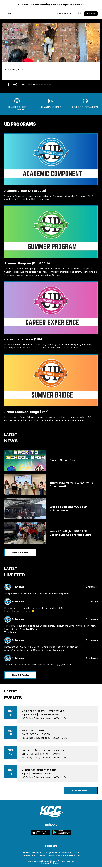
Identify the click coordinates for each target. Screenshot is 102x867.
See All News (20, 552)
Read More (31, 629)
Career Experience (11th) (23, 339)
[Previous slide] (15, 84)
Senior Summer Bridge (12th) (26, 412)
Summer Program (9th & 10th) (27, 263)
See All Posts (20, 675)
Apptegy (56, 863)
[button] (29, 84)
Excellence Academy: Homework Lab (43, 710)
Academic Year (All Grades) (25, 191)
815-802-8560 (39, 855)
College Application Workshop (39, 769)
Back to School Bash (33, 730)
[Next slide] (23, 84)
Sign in (91, 13)
